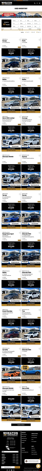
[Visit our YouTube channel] (11, 470)
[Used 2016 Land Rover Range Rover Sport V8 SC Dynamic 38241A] (11, 256)
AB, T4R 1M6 (12, 438)
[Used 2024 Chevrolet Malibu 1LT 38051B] (11, 295)
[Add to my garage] (19, 39)
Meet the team (34, 452)
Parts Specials (34, 441)
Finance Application (25, 452)
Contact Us (33, 450)
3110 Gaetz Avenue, (10, 437)
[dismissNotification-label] (39, 459)
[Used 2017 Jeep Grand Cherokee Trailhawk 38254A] (11, 333)
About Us (33, 448)
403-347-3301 (12, 441)
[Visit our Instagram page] (13, 470)
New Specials (24, 436)
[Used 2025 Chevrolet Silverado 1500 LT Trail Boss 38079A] (30, 372)
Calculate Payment (11, 71)
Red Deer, (8, 438)
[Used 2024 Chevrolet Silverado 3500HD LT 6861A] (11, 410)
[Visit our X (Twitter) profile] (9, 470)
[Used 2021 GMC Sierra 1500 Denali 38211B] (30, 411)
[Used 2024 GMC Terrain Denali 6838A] (30, 217)
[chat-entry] (38, 466)
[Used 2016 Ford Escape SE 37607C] (11, 63)
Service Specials (34, 437)
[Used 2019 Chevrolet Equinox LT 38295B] (30, 179)
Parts (32, 439)
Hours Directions (34, 454)
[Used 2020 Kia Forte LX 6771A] (30, 63)
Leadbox (37, 470)
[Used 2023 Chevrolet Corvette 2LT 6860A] (11, 372)
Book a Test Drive (12, 73)
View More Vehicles (21, 424)
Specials (23, 442)
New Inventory (24, 434)
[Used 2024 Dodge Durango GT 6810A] (30, 140)
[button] (21, 14)
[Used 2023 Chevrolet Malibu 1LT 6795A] (30, 102)
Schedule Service (34, 435)
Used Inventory (24, 438)
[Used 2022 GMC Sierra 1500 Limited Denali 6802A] (11, 140)
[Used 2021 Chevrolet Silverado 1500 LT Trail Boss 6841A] (30, 256)
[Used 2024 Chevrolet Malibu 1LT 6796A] (11, 102)
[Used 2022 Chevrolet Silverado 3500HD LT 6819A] (11, 179)
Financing (23, 450)
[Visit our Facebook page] (7, 470)
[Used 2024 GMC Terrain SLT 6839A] (11, 217)
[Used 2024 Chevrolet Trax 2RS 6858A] (30, 333)
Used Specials (24, 440)
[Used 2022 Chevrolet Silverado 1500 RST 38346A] (30, 295)
